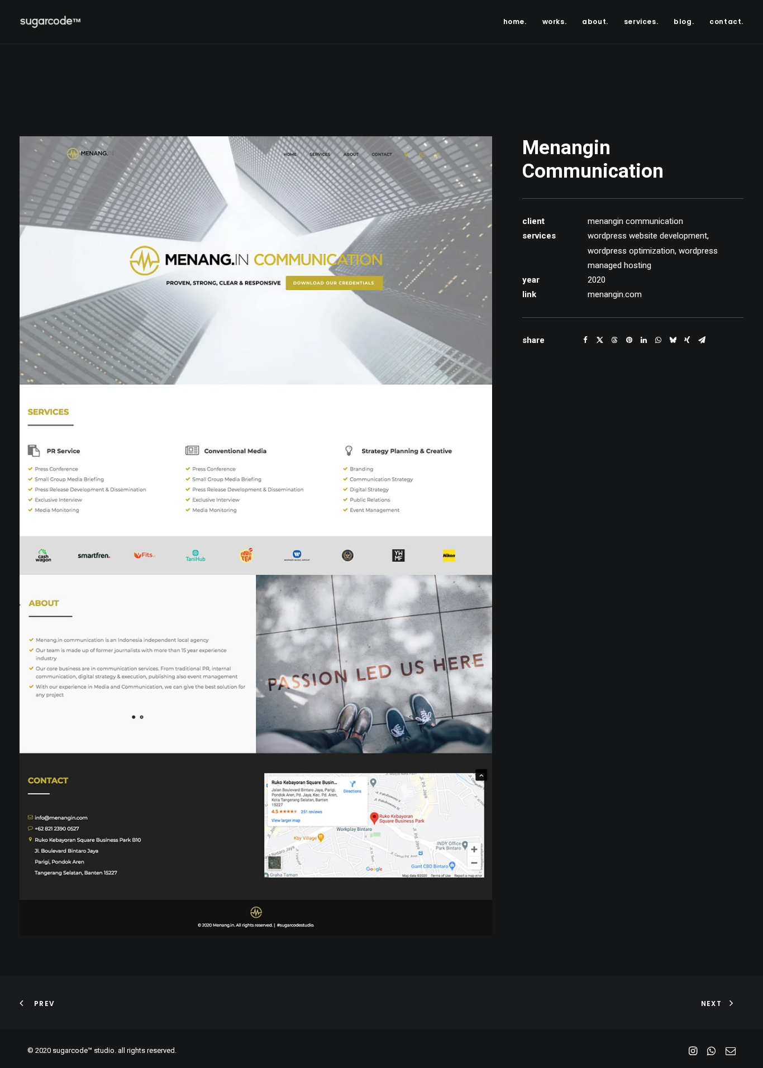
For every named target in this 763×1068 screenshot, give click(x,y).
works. (554, 21)
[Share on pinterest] (629, 340)
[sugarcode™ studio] (50, 21)
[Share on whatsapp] (658, 340)
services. (641, 21)
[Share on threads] (614, 340)
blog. (684, 21)
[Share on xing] (687, 340)
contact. (726, 21)
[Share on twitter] (600, 340)
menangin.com (615, 294)
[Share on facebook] (585, 340)
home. (515, 21)
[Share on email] (701, 340)
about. (595, 21)
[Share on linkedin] (643, 340)
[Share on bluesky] (672, 340)
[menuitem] (519, 22)
